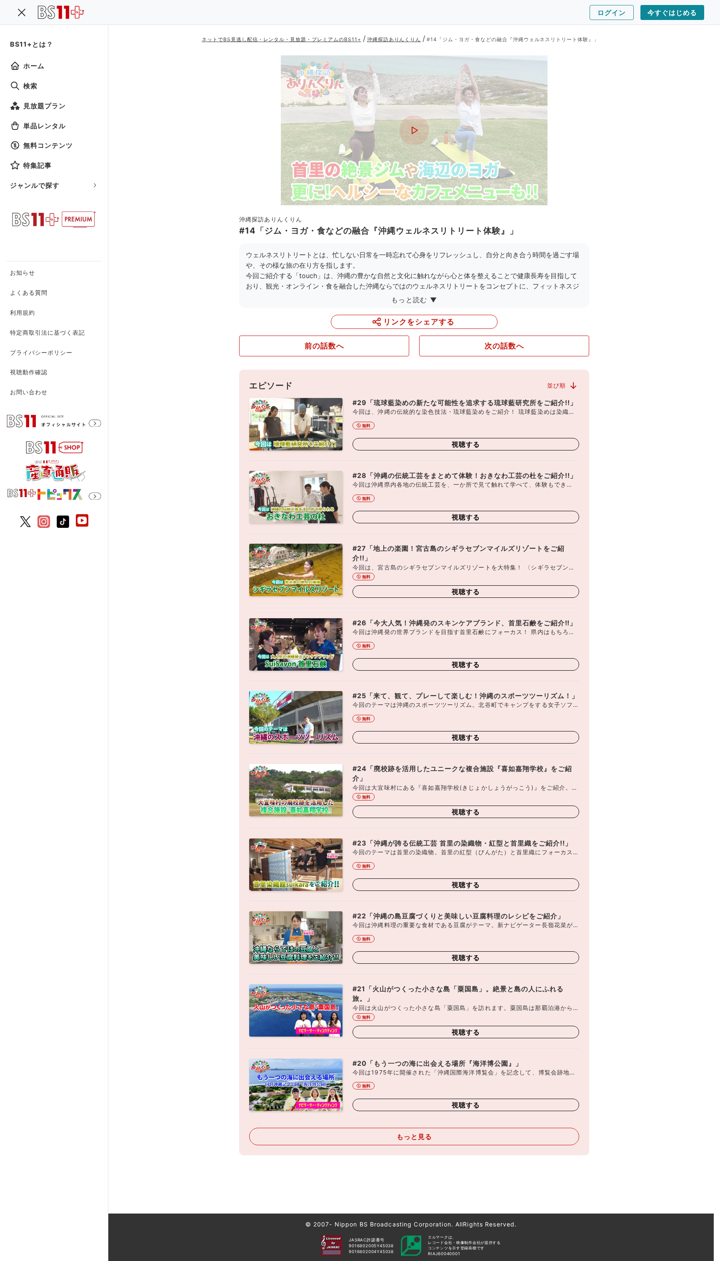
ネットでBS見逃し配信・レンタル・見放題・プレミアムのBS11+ (281, 39)
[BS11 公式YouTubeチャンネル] (82, 521)
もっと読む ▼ (414, 300)
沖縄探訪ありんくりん (394, 39)
